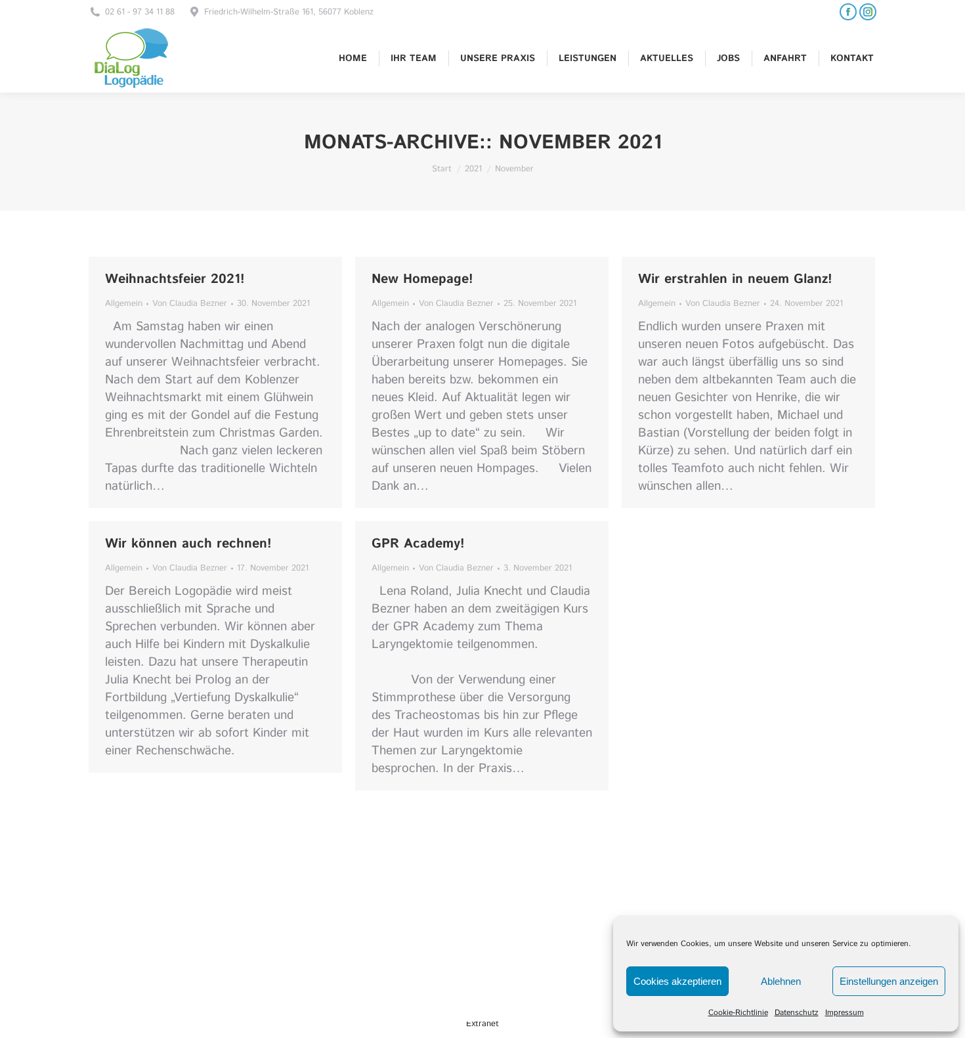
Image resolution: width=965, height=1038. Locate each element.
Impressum (844, 1012)
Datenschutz (797, 1012)
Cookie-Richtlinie (738, 1012)
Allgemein (123, 303)
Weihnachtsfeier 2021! (175, 279)
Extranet (482, 1024)
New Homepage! (422, 279)
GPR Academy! (418, 543)
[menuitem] (353, 58)
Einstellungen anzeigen (889, 981)
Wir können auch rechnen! (188, 543)
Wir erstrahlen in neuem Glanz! (735, 279)
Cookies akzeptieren (677, 981)
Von (189, 303)
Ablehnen (781, 981)
